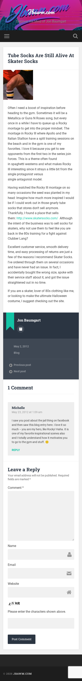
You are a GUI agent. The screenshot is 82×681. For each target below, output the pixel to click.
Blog (17, 352)
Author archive (20, 329)
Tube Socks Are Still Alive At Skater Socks (41, 58)
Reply (16, 450)
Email (12, 564)
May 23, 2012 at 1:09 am (27, 412)
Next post (20, 371)
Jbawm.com (41, 12)
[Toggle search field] (75, 36)
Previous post (22, 364)
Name (12, 546)
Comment (16, 487)
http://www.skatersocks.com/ (37, 218)
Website (13, 583)
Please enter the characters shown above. (37, 611)
